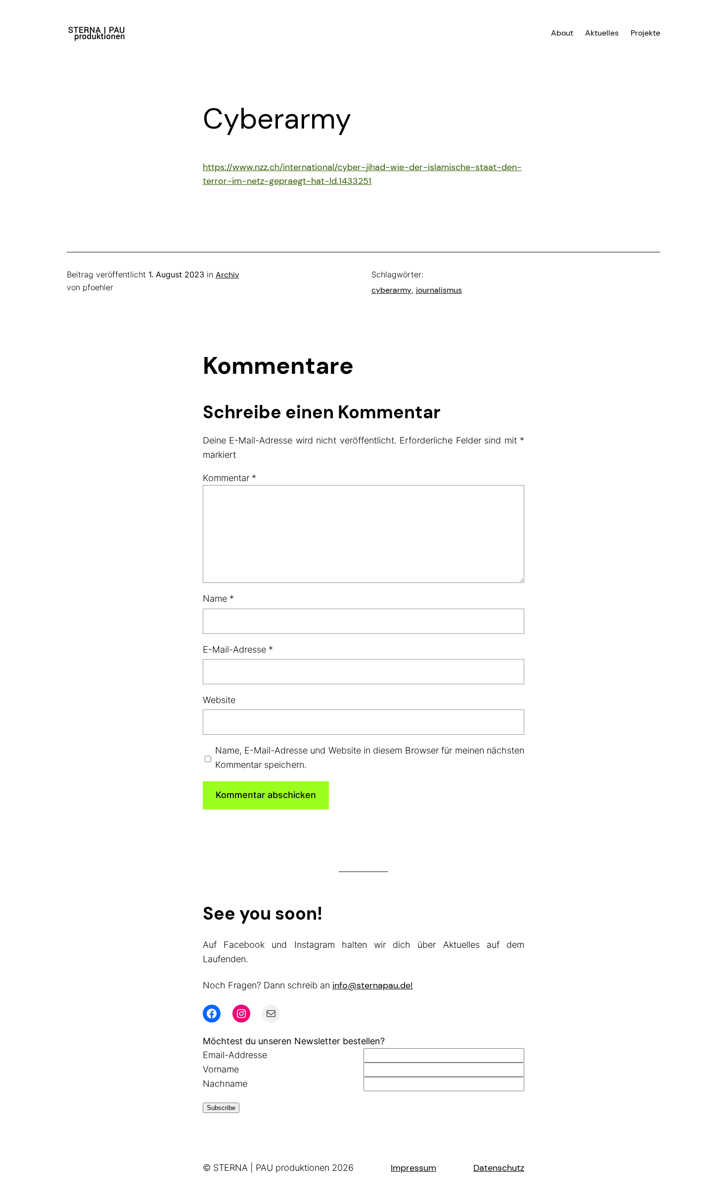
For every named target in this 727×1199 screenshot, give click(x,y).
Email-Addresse (235, 1055)
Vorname (221, 1069)
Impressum (413, 1168)
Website (219, 700)
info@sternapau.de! (372, 985)
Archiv (227, 274)
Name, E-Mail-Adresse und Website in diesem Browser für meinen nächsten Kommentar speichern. (370, 757)
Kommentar (229, 478)
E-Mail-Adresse (238, 649)
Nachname (225, 1083)
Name (218, 598)
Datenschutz (498, 1168)
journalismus (439, 290)
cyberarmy (391, 290)
